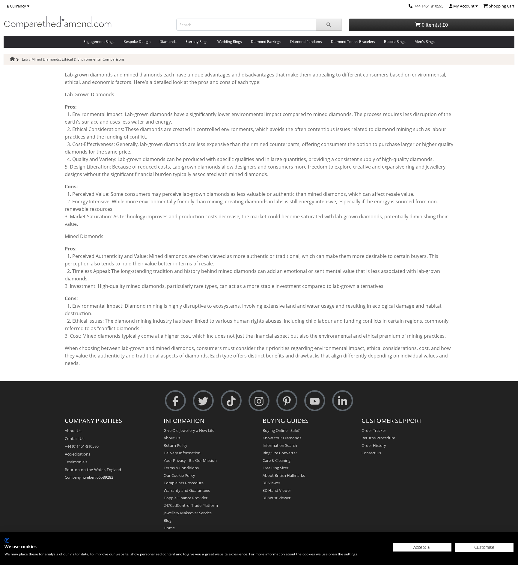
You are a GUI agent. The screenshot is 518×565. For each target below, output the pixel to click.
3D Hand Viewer (277, 490)
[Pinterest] (287, 401)
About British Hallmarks (284, 475)
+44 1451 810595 (428, 6)
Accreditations (77, 454)
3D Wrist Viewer (276, 498)
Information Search (280, 445)
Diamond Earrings (266, 41)
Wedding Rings (229, 41)
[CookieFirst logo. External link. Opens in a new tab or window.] (6, 540)
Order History (374, 445)
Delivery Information (182, 453)
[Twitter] (203, 401)
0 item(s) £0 (434, 25)
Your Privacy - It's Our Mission (190, 460)
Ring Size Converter (280, 453)
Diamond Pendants (306, 41)
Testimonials (76, 462)
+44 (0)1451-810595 (82, 446)
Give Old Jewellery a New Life (189, 430)
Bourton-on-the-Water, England (93, 469)
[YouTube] (315, 401)
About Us (73, 430)
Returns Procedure (378, 438)
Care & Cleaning (276, 460)
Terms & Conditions (181, 468)
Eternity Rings (197, 41)
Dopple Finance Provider (185, 498)
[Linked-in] (343, 401)
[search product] (329, 25)
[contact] (410, 6)
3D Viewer (271, 483)
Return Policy (175, 445)
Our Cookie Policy (179, 475)
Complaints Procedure (184, 483)
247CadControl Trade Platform (191, 505)
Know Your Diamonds (282, 438)
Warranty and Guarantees (187, 490)
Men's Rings (425, 41)
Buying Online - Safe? (281, 430)
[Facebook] (175, 401)
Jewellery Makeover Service (188, 513)
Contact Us (74, 438)
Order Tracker (374, 430)
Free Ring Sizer (275, 468)
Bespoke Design (137, 41)
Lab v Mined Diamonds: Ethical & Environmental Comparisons (73, 59)
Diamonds (168, 41)
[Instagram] (259, 401)
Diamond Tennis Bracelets (353, 41)
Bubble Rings (395, 41)
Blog (167, 520)
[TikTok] (231, 401)
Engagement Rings (99, 41)
